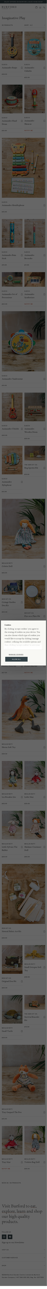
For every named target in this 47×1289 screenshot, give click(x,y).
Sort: (26, 25)
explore (8, 1211)
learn (21, 1211)
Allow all (16, 659)
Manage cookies (16, 654)
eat (33, 1206)
